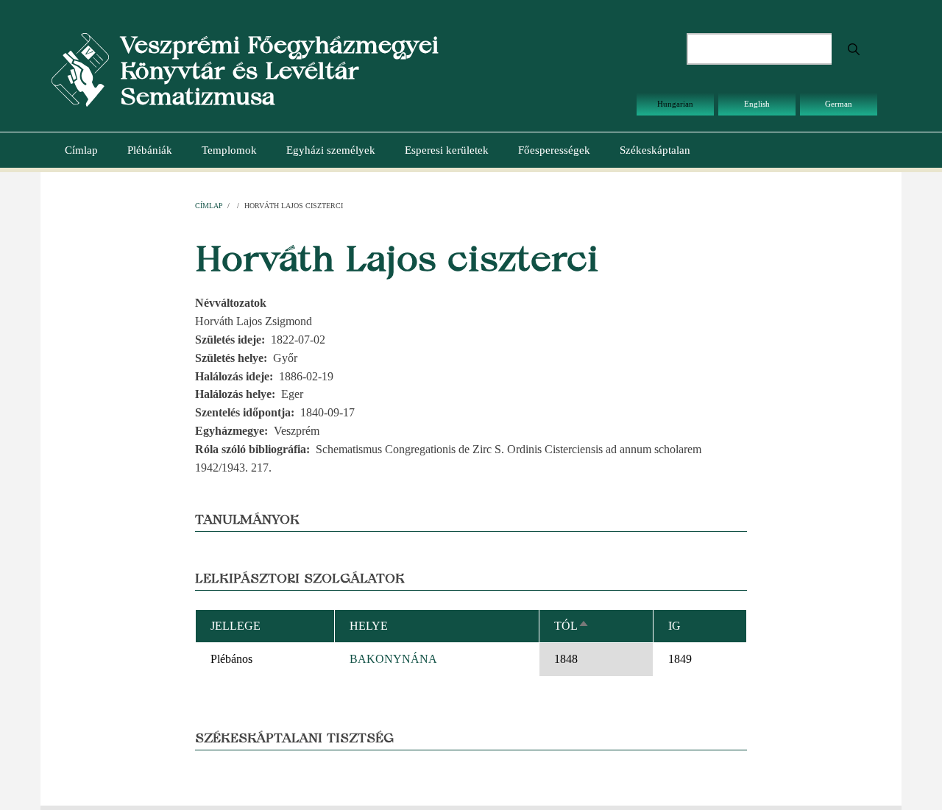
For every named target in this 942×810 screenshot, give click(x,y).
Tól (571, 625)
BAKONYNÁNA (393, 659)
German (838, 103)
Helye (369, 625)
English (757, 103)
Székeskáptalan (655, 150)
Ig (674, 625)
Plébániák (149, 150)
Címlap (81, 150)
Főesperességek (554, 150)
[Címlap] (80, 69)
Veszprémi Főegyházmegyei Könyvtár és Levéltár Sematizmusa (279, 70)
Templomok (229, 150)
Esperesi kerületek (447, 150)
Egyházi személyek (330, 150)
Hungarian (675, 103)
